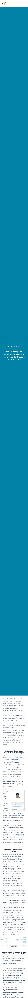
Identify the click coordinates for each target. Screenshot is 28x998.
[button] (25, 4)
